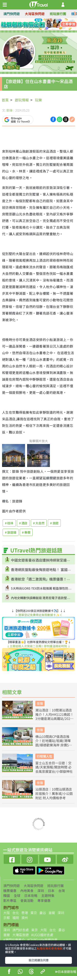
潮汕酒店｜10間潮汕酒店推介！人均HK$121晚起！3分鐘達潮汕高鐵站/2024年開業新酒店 (54, 714)
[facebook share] (9, 972)
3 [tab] (42, 24)
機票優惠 (9, 890)
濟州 (24, 917)
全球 (17, 895)
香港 (24, 912)
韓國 (6, 895)
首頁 (5, 99)
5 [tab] (32, 29)
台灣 (61, 890)
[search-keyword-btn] (71, 4)
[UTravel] (38, 4)
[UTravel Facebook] (12, 858)
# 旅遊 (54, 523)
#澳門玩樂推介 (14, 939)
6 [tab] (39, 29)
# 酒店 (23, 523)
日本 (51, 890)
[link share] (72, 119)
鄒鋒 (9, 110)
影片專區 (9, 900)
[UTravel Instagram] (29, 858)
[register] (63, 4)
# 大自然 (38, 523)
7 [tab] (45, 29)
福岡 (15, 917)
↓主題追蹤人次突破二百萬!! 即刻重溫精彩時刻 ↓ (38, 646)
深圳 (40, 890)
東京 (33, 912)
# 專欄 (26, 532)
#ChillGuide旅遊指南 (42, 939)
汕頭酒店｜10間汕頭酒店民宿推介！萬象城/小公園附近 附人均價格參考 (54, 793)
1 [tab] (29, 24)
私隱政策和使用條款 (50, 948)
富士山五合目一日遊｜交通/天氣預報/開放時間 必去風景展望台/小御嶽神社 (54, 767)
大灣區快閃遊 (35, 13)
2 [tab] (35, 24)
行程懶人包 (44, 756)
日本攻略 (30, 895)
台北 (15, 912)
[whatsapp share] (20, 972)
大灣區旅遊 (20, 934)
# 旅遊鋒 (10, 532)
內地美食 (26, 890)
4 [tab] (48, 24)
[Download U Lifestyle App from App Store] (24, 869)
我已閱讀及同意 (39, 960)
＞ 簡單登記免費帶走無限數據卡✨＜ (38, 615)
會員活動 (26, 900)
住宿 (40, 703)
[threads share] (31, 972)
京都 (6, 917)
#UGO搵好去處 (42, 934)
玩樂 (38, 99)
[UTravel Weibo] (65, 858)
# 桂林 (9, 523)
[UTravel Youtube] (47, 858)
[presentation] (75, 13)
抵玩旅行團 (58, 13)
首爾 (51, 912)
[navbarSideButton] (4, 4)
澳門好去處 (20, 929)
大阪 (6, 912)
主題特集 (47, 895)
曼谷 (42, 912)
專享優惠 (44, 900)
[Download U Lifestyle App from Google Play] (50, 869)
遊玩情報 (22, 99)
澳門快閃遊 (11, 13)
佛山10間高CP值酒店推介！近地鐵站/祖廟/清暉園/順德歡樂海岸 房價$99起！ (53, 740)
